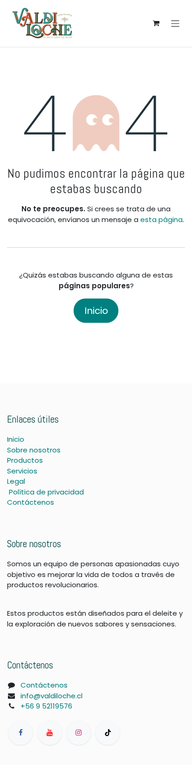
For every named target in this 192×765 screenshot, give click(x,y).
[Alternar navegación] (175, 23)
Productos (25, 460)
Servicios (22, 471)
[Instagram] (79, 733)
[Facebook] (20, 733)
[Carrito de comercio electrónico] (156, 23)
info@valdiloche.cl (51, 696)
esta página (161, 219)
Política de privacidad (46, 492)
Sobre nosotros (34, 450)
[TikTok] (108, 733)
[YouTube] (50, 733)
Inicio (96, 310)
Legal (16, 481)
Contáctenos (30, 502)
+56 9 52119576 (46, 706)
